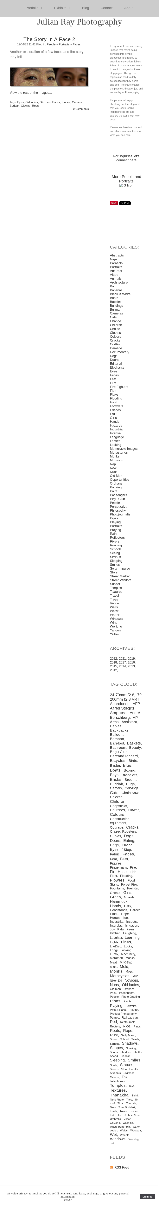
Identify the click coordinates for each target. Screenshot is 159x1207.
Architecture (119, 282)
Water (114, 611)
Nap (113, 464)
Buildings (116, 305)
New (113, 468)
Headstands (118, 910)
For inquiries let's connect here (126, 158)
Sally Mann (128, 1035)
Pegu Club (117, 499)
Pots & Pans (118, 1009)
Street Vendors (120, 580)
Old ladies (31, 102)
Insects (131, 921)
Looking (115, 445)
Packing (116, 487)
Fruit (113, 414)
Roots (36, 105)
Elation (127, 845)
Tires (121, 1103)
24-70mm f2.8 (122, 695)
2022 (113, 658)
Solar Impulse (120, 568)
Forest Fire (129, 884)
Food (113, 402)
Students (115, 1072)
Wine (113, 622)
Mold (124, 966)
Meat (113, 962)
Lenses (115, 441)
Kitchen (115, 933)
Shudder (125, 1052)
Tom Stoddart (126, 1107)
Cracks (115, 340)
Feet (113, 379)
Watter (114, 615)
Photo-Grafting (130, 996)
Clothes (115, 333)
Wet (113, 1134)
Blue (127, 765)
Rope (127, 1030)
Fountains (117, 888)
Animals (116, 278)
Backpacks (119, 730)
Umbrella (115, 1119)
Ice (125, 918)
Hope (125, 914)
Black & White (120, 294)
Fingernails (118, 867)
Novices (131, 980)
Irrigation (131, 925)
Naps (114, 259)
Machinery (128, 954)
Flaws (114, 394)
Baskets (134, 743)
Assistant (129, 722)
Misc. (113, 966)
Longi (114, 950)
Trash (113, 1111)
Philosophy (118, 510)
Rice (126, 1026)
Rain (113, 534)
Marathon (116, 958)
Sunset (115, 584)
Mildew (125, 962)
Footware (116, 406)
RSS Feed (121, 1167)
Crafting (115, 344)
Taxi (125, 1077)
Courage (116, 827)
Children (116, 325)
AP (135, 718)
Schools (116, 549)
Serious (115, 557)
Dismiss (147, 1196)
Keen (130, 929)
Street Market (120, 576)
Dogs (114, 356)
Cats (113, 317)
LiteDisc (115, 946)
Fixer (113, 876)
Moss (129, 971)
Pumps (114, 1017)
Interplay (116, 925)
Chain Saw (130, 793)
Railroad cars (130, 1017)
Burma (114, 309)
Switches (129, 1072)
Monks (115, 456)
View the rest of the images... (31, 93)
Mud (135, 976)
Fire (133, 867)
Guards (129, 897)
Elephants (117, 367)
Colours (115, 336)
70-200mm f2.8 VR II (126, 697)
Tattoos (114, 1077)
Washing (128, 1122)
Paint (113, 491)
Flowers (117, 880)
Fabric (115, 854)
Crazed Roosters (123, 831)
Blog (85, 8)
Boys (114, 775)
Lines (126, 942)
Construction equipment (120, 821)
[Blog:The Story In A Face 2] (49, 79)
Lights (114, 942)
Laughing (129, 933)
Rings (137, 1026)
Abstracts (117, 255)
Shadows (130, 1043)
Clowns (25, 105)
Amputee (118, 712)
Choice (115, 329)
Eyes (20, 102)
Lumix (114, 954)
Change (115, 321)
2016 (131, 662)
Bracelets (129, 775)
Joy (112, 929)
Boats (114, 298)
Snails (113, 1065)
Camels (77, 102)
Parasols (116, 263)
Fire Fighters (119, 387)
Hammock (118, 901)
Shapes (116, 1048)
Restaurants (128, 1022)
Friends (115, 410)
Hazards (116, 425)
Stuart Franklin (130, 1069)
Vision (114, 603)
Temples (116, 588)
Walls (114, 607)
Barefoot (117, 743)
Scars (114, 1039)
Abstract (116, 271)
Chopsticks (118, 806)
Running (116, 545)
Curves (115, 836)
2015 (113, 666)
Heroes (135, 910)
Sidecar (125, 1055)
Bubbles (116, 302)
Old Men (116, 476)
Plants (127, 1001)
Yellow (114, 634)
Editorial (116, 363)
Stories (65, 102)
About (128, 8)
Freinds (132, 888)
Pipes (114, 518)
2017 (122, 662)
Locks (128, 946)
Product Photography (123, 1013)
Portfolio (34, 8)
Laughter (116, 937)
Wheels (124, 1135)
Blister (115, 765)
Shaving (131, 1048)
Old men (45, 102)
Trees (114, 599)
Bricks (115, 779)
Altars (114, 275)
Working (116, 626)
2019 (131, 658)
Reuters (115, 1026)
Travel (114, 595)
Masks (130, 958)
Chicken (116, 797)
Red (113, 1022)
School (124, 1039)
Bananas (116, 290)
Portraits (64, 44)
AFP (136, 704)
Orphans (116, 483)
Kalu (120, 929)
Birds (133, 761)
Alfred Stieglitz (122, 708)
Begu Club (119, 752)
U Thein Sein (132, 1115)
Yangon (115, 630)
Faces (77, 44)
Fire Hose (118, 872)
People (51, 44)
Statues (126, 1065)
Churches (117, 810)
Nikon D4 (116, 980)
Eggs (114, 845)
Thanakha (119, 1095)
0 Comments (81, 108)
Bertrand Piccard (124, 756)
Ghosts (115, 893)
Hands (114, 421)
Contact (107, 8)
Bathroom (118, 747)
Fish (113, 391)
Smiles (115, 564)
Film (113, 383)
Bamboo (117, 739)
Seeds (135, 1039)
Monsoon (116, 460)
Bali (112, 286)
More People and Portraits (126, 179)
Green (115, 897)
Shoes (114, 1052)
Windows (116, 619)
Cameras (116, 313)
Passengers (118, 495)
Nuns (114, 472)
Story (114, 572)
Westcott (135, 1130)
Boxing (129, 770)
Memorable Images (124, 449)
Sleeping (116, 561)
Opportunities (119, 479)
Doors (114, 360)
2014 (122, 666)
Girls (113, 418)
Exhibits (62, 8)
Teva (132, 1085)
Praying (115, 530)
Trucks (133, 1111)
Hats (127, 906)
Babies (116, 726)
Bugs (130, 784)
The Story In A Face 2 (49, 39)
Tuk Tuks (115, 1115)
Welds (124, 1130)
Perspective (118, 507)
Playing (115, 522)
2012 (113, 670)
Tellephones (117, 1081)
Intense (115, 433)
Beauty (135, 747)
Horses (115, 918)
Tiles (129, 1099)
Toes (113, 1107)
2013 (131, 666)
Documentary (119, 352)
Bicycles (117, 760)
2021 (122, 658)
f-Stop (126, 850)
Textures (116, 592)
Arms (114, 722)
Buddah (14, 105)
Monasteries (119, 452)
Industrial (116, 429)
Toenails (131, 1103)
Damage (116, 348)
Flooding (116, 398)
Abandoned (120, 704)
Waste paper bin (120, 1126)
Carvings (131, 788)
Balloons (117, 735)
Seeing (115, 553)
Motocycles (119, 976)
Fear (113, 859)
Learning (132, 937)
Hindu (114, 914)
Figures (116, 863)
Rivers (114, 541)
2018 (113, 662)
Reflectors (117, 537)
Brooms (130, 780)
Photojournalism (121, 514)
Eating (128, 840)
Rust (114, 1035)
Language (117, 437)
